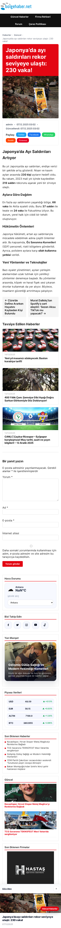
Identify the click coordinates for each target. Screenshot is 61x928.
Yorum (7, 477)
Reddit (11, 140)
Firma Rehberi (43, 16)
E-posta (8, 520)
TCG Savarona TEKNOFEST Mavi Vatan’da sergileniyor (28, 749)
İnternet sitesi (10, 533)
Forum (18, 24)
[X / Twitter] (17, 625)
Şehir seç (13, 596)
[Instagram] (26, 625)
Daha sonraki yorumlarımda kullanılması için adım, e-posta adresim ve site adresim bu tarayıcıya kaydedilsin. (29, 553)
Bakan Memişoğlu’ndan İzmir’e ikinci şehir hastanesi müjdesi (27, 767)
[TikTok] (44, 625)
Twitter (21, 134)
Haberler (6, 35)
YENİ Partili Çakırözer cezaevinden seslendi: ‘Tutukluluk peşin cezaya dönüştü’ (29, 761)
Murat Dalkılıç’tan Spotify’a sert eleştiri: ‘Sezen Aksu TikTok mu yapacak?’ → (43, 307)
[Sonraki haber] (51, 647)
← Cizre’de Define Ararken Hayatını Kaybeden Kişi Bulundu (14, 307)
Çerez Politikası (37, 24)
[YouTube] (35, 625)
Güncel (17, 35)
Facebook (34, 134)
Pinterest (23, 140)
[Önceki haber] (44, 647)
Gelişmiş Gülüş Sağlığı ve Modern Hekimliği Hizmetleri (29, 755)
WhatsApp (48, 134)
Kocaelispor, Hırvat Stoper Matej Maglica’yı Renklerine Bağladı (28, 743)
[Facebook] (8, 625)
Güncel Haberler (20, 16)
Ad (5, 507)
